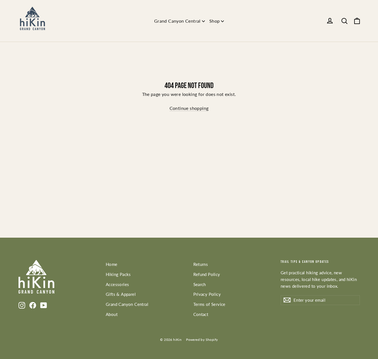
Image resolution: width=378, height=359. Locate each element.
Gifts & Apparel (121, 294)
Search (199, 284)
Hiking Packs (118, 274)
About (112, 314)
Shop (214, 20)
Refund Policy (206, 274)
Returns (200, 264)
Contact (200, 314)
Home (112, 264)
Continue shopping (189, 108)
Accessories (117, 284)
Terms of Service (209, 304)
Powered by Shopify (202, 339)
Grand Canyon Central (177, 20)
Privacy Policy (207, 294)
